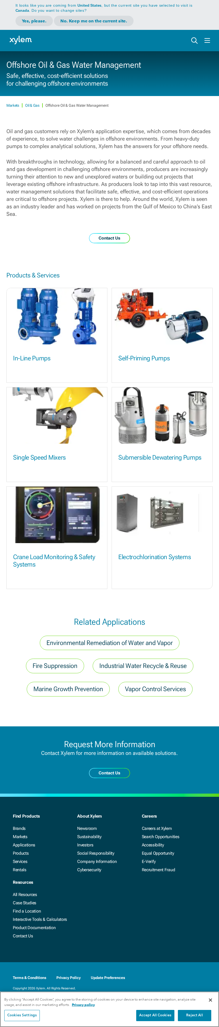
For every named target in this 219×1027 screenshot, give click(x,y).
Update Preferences (108, 978)
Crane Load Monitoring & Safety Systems (54, 560)
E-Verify (149, 861)
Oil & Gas (32, 105)
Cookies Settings (22, 1015)
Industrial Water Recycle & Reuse (143, 666)
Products (21, 853)
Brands (19, 828)
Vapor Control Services (155, 689)
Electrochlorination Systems (154, 557)
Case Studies (24, 902)
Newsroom (87, 828)
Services (20, 861)
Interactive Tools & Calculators (40, 919)
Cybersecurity (89, 869)
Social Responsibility (95, 853)
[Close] (210, 1000)
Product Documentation (34, 927)
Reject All (194, 1015)
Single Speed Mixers (39, 457)
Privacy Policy (68, 978)
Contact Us (23, 935)
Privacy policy (83, 1004)
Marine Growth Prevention (68, 689)
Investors (85, 844)
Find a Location (27, 911)
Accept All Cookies (155, 1015)
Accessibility (153, 844)
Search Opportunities (160, 836)
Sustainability (89, 836)
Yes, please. (34, 20)
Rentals (19, 869)
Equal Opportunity (158, 853)
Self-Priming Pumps (144, 358)
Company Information (97, 861)
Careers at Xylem (157, 828)
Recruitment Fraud (158, 869)
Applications (24, 844)
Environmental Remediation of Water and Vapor (109, 643)
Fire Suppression (55, 666)
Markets (13, 105)
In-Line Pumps (31, 358)
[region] (109, 1009)
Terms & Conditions (29, 978)
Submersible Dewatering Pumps (159, 457)
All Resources (25, 894)
